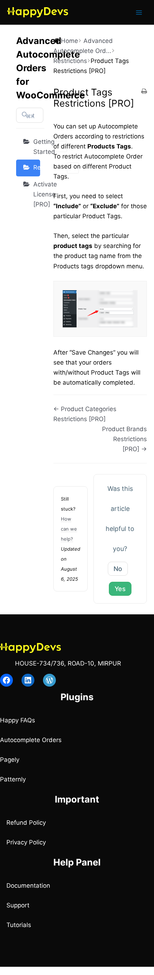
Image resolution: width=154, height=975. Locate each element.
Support (17, 905)
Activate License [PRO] (36, 194)
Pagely (9, 759)
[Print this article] (144, 92)
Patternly (13, 779)
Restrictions (36, 167)
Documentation (28, 885)
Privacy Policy (26, 842)
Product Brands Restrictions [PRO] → (124, 439)
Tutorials (18, 924)
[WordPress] (49, 680)
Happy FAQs (17, 720)
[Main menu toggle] (139, 12)
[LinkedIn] (27, 680)
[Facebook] (6, 680)
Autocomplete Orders (31, 740)
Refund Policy (26, 822)
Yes (120, 589)
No (118, 568)
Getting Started (36, 146)
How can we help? (69, 529)
